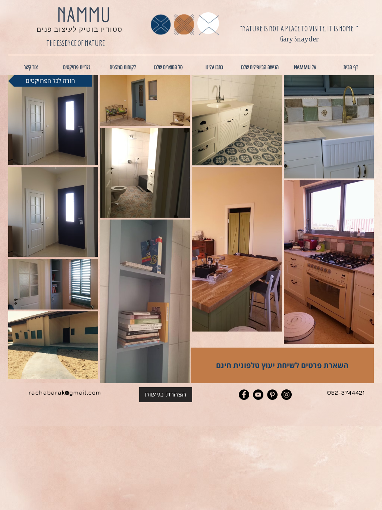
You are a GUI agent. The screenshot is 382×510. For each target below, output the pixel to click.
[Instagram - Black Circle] (286, 394)
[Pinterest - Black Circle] (272, 394)
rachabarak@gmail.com (64, 392)
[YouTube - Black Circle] (258, 394)
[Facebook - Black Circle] (244, 394)
